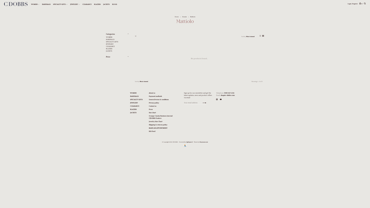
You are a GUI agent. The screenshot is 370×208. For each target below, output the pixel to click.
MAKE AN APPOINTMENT (158, 128)
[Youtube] (221, 99)
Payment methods (155, 96)
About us (152, 93)
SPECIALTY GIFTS (59, 4)
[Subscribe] (204, 103)
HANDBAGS (46, 4)
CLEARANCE (87, 4)
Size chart (152, 113)
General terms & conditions (159, 99)
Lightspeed (189, 142)
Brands (184, 17)
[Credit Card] (185, 146)
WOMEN (34, 4)
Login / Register (353, 4)
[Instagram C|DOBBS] (217, 99)
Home (177, 17)
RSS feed (152, 131)
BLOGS (114, 4)
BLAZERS (97, 4)
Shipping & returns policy (158, 125)
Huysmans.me (204, 142)
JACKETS (106, 4)
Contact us (152, 106)
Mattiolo (192, 17)
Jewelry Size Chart (155, 121)
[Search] (365, 4)
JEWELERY (74, 4)
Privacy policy (154, 103)
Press (151, 109)
